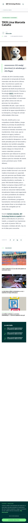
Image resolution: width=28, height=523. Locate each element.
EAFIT (11, 93)
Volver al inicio (7, 10)
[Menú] (3, 4)
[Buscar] (23, 4)
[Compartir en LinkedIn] (17, 240)
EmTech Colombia (13, 214)
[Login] (20, 4)
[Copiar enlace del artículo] (20, 240)
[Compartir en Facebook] (10, 240)
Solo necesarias (14, 516)
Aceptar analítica (13, 520)
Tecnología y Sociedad (10, 17)
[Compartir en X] (13, 240)
